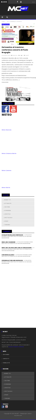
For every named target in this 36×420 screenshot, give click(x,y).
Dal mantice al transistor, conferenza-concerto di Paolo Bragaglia (15, 50)
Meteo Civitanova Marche (9, 153)
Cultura (7, 207)
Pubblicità (6, 362)
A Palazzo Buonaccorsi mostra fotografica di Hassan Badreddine (17, 236)
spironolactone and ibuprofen (12, 260)
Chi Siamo (6, 354)
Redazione (14, 55)
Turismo (7, 224)
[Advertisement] (14, 299)
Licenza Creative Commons (16, 346)
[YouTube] (21, 1)
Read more (5, 82)
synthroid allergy (8, 254)
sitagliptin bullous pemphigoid (12, 235)
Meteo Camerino (6, 170)
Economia (7, 210)
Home (3, 21)
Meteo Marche (6, 187)
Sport (6, 221)
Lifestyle (7, 214)
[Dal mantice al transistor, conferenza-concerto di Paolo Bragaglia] (18, 34)
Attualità (7, 203)
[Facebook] (17, 1)
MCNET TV (7, 200)
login (5, 2)
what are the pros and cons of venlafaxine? (17, 247)
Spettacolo (5, 24)
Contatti (6, 358)
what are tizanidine (8, 242)
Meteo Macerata (6, 130)
